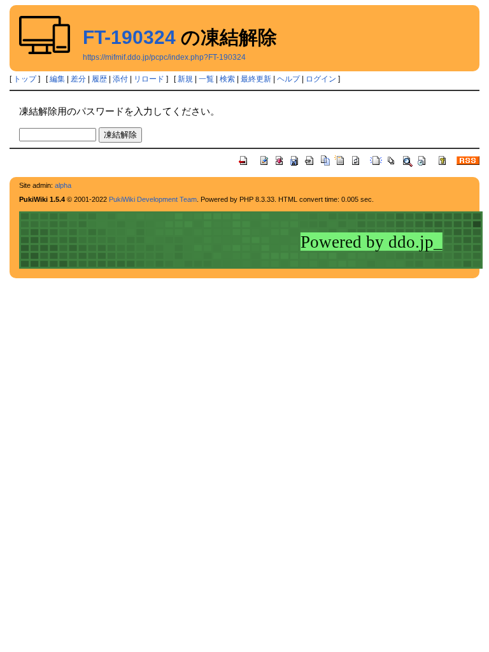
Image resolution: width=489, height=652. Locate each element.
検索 (227, 78)
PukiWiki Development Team (153, 199)
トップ (24, 78)
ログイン (321, 78)
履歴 (99, 78)
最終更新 (256, 78)
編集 (57, 78)
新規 (185, 78)
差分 (78, 78)
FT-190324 (129, 37)
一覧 (206, 78)
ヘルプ (288, 78)
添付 (120, 78)
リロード (149, 78)
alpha (63, 185)
